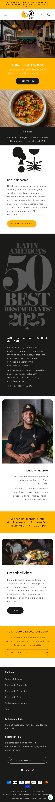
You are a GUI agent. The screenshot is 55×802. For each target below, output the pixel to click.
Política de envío (39, 799)
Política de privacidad (42, 795)
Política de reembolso (21, 795)
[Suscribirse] (47, 652)
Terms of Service (13, 679)
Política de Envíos (14, 697)
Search (8, 709)
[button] (5, 14)
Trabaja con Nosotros (16, 703)
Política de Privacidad (16, 691)
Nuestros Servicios (21, 223)
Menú (15, 610)
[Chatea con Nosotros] (50, 797)
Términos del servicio (20, 799)
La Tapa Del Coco (25, 791)
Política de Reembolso (16, 685)
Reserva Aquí (27, 81)
